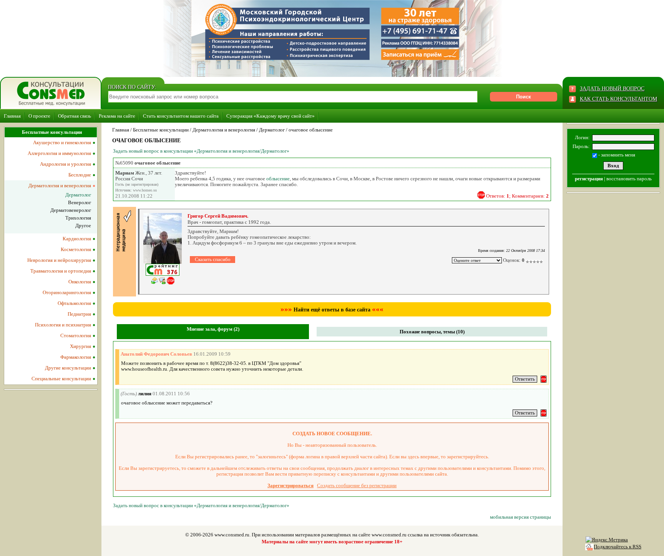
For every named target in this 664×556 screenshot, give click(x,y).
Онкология (79, 282)
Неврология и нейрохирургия (59, 260)
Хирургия (80, 346)
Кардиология (77, 238)
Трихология (78, 218)
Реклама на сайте (117, 116)
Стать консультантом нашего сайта (181, 116)
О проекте (39, 116)
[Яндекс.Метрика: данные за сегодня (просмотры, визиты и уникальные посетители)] (607, 539)
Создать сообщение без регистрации (357, 485)
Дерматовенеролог (70, 210)
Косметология (76, 249)
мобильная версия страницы (520, 517)
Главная (12, 116)
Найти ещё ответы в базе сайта (332, 310)
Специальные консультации (61, 378)
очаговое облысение (311, 130)
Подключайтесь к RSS (617, 546)
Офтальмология (74, 303)
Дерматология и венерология (224, 130)
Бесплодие (79, 175)
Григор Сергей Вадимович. (218, 216)
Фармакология (75, 357)
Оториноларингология (67, 292)
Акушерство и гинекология (62, 142)
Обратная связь (74, 116)
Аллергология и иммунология (59, 153)
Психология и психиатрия (63, 325)
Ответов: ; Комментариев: (517, 196)
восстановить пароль (629, 178)
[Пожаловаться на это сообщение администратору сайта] (481, 195)
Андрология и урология (65, 164)
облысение (278, 178)
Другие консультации (68, 368)
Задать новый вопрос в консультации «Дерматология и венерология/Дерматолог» (201, 151)
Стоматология (75, 335)
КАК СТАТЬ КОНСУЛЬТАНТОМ (618, 99)
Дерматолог (272, 130)
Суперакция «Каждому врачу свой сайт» (270, 116)
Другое (83, 225)
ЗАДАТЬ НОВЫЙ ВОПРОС (612, 89)
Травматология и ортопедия (60, 271)
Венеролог (79, 202)
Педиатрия (79, 314)
